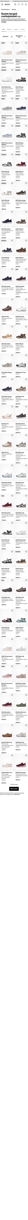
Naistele (14, 9)
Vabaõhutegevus (5, 9)
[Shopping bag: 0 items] (26, 4)
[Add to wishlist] (12, 42)
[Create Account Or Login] (18, 4)
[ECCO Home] (7, 4)
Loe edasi (3, 22)
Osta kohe (25, 1)
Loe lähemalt (16, 794)
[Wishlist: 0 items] (22, 4)
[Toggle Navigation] (2, 4)
